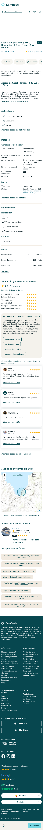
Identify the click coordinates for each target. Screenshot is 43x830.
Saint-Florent (8, 51)
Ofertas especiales (31, 673)
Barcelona (5, 703)
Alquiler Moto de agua (31, 664)
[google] (6, 775)
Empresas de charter (9, 664)
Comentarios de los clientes (9, 672)
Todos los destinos (9, 710)
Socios (25, 811)
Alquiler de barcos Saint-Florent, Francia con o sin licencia (21, 557)
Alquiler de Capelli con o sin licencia (17, 577)
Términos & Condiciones (10, 811)
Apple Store (23, 723)
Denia (3, 708)
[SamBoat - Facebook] (3, 756)
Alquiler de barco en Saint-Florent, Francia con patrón (21, 605)
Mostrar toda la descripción (14, 101)
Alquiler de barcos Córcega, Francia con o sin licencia (21, 564)
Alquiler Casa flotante (32, 666)
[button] (4, 475)
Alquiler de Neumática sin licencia (16, 590)
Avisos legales (6, 809)
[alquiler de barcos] (10, 5)
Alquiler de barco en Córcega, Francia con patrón (21, 597)
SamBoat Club (6, 669)
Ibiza (3, 696)
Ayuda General (28, 694)
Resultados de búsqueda (13, 12)
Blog (3, 682)
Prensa (4, 675)
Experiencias (6, 680)
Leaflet (38, 511)
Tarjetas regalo (7, 666)
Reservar (34, 825)
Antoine (15, 528)
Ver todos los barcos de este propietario (25, 541)
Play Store (23, 730)
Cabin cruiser (28, 671)
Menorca (4, 701)
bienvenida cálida (12, 339)
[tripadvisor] (8, 785)
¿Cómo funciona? (29, 696)
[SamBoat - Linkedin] (13, 756)
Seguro (4, 659)
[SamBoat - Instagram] (8, 756)
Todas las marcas (29, 676)
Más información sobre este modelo (32, 192)
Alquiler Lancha (29, 652)
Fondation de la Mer (9, 678)
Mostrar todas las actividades (15, 130)
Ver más (5, 271)
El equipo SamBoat (8, 652)
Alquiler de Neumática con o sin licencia (18, 571)
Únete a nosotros (8, 654)
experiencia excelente (14, 354)
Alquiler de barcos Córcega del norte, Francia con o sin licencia (21, 584)
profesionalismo (12, 344)
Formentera (6, 705)
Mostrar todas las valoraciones (16, 453)
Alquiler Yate (28, 657)
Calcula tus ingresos (9, 661)
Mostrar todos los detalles (13, 198)
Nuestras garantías (9, 657)
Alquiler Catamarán (30, 661)
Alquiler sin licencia (30, 669)
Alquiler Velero (28, 659)
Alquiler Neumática (30, 654)
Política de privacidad (31, 809)
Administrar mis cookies (29, 702)
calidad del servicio (13, 349)
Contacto (27, 699)
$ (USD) (20, 801)
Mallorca (4, 698)
